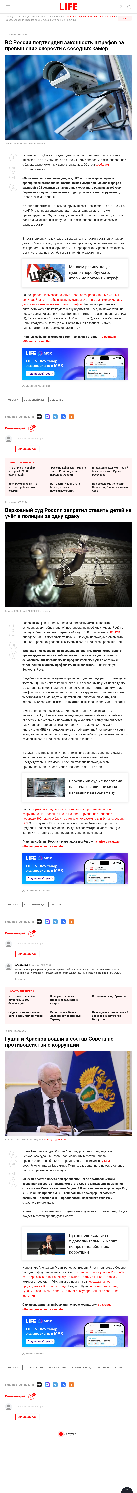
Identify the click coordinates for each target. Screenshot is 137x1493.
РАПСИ (115, 632)
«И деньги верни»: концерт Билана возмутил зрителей (25, 1014)
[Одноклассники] (71, 416)
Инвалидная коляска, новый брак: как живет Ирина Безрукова (110, 471)
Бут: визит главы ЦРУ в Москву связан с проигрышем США (65, 487)
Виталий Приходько (35, 1353)
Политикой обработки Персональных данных (90, 16)
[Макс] (47, 416)
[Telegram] (55, 416)
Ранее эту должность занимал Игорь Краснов (84, 1277)
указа (106, 1161)
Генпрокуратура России (54, 1139)
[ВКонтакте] (63, 416)
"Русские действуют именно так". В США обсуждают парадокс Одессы (68, 471)
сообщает (102, 164)
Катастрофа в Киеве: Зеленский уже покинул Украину (65, 1015)
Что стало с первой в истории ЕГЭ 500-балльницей (21, 471)
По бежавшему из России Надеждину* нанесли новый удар (110, 487)
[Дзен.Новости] (39, 416)
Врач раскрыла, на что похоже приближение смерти (22, 487)
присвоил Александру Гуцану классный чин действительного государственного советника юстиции (71, 1291)
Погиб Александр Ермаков (109, 996)
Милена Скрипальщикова (38, 386)
